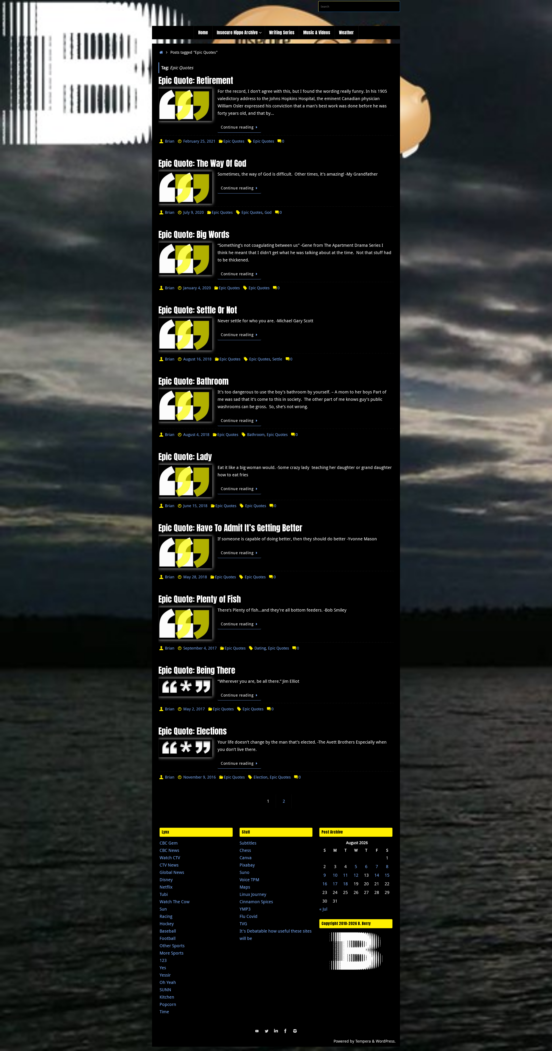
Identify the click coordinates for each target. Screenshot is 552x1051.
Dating (260, 648)
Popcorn (168, 1004)
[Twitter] (266, 1031)
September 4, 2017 (200, 648)
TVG (243, 924)
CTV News (169, 865)
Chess (245, 850)
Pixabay (247, 865)
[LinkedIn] (276, 1031)
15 (387, 875)
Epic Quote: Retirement (195, 80)
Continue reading (237, 127)
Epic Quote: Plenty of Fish (199, 599)
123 (163, 960)
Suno (244, 872)
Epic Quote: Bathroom (193, 381)
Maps (245, 887)
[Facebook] (285, 1031)
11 (345, 875)
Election (261, 777)
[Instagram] (295, 1031)
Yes (163, 968)
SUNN (165, 990)
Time (164, 1012)
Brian (169, 141)
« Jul (323, 909)
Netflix (166, 887)
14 (376, 875)
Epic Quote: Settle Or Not (197, 310)
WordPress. (386, 1041)
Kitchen (167, 997)
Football (168, 938)
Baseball (168, 931)
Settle (277, 359)
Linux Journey (253, 894)
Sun (163, 909)
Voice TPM (249, 880)
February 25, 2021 (199, 141)
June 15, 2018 (195, 505)
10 (335, 875)
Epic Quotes (233, 141)
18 (345, 884)
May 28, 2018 (195, 576)
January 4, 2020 (197, 287)
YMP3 (245, 909)
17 (335, 884)
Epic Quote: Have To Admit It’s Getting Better (230, 528)
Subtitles (248, 843)
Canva (246, 858)
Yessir (165, 975)
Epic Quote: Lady (185, 456)
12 (356, 875)
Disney (166, 880)
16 (324, 884)
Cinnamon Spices (256, 902)
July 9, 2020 (193, 212)
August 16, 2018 (197, 359)
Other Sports (172, 946)
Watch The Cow (175, 902)
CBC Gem (169, 843)
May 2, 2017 (194, 708)
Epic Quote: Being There (196, 670)
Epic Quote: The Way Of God (202, 163)
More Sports (171, 953)
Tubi (164, 894)
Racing (166, 916)
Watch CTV (170, 858)
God (268, 212)
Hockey (167, 924)
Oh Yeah (168, 982)
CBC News (169, 850)
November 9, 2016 (199, 777)
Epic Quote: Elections (192, 731)
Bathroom (256, 434)
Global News (172, 872)
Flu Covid (248, 916)
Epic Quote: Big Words (193, 234)
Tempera (363, 1041)
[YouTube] (257, 1031)
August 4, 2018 (196, 434)
